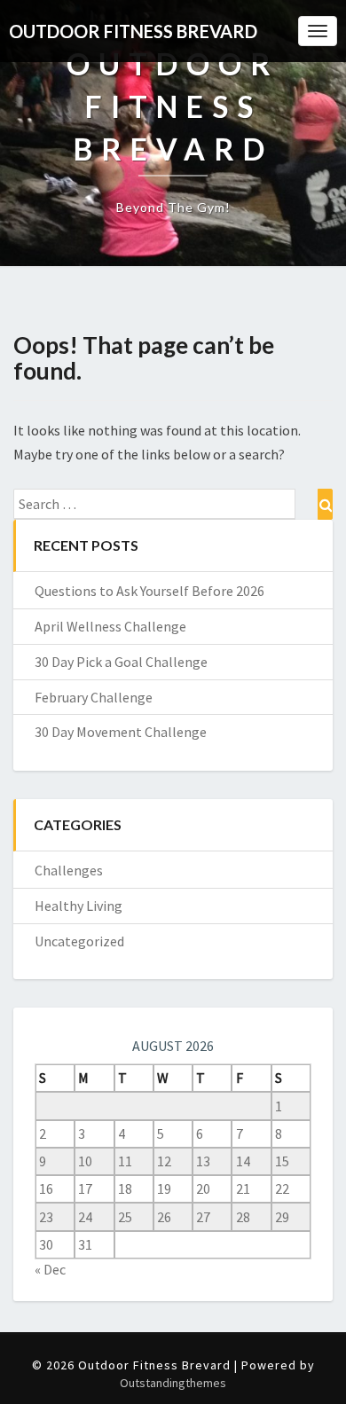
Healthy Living (78, 905)
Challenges (69, 870)
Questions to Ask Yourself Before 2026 (149, 591)
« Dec (50, 1269)
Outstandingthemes (173, 1383)
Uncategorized (79, 941)
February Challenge (94, 697)
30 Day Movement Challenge (121, 732)
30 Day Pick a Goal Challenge (121, 662)
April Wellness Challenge (110, 626)
